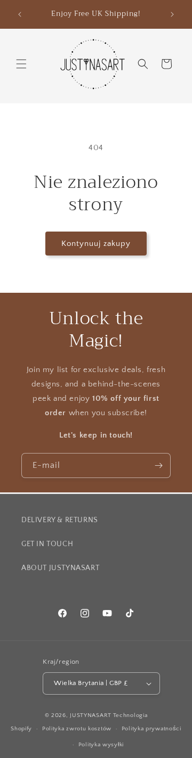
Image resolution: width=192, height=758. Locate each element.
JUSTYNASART (90, 715)
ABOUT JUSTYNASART (60, 568)
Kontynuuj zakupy (96, 243)
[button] (21, 64)
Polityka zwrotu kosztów (76, 729)
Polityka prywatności (151, 729)
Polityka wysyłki (101, 744)
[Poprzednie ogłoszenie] (19, 14)
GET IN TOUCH (47, 544)
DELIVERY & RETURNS (59, 520)
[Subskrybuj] (158, 465)
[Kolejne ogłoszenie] (172, 14)
